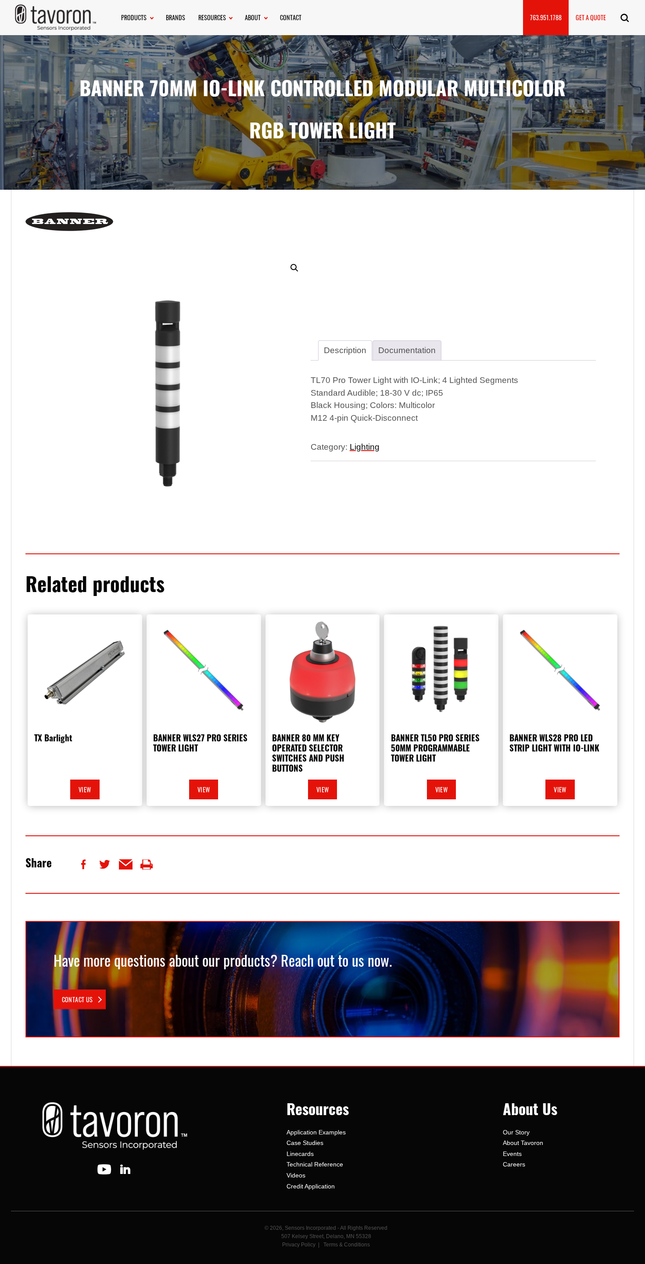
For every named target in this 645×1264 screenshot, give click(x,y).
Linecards (300, 1153)
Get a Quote (591, 17)
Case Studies (305, 1142)
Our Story (516, 1132)
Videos (296, 1175)
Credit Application (311, 1186)
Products (134, 17)
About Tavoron (523, 1142)
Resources (212, 17)
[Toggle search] (624, 17)
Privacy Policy (298, 1245)
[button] (294, 268)
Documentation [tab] (407, 350)
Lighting (365, 446)
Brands (175, 17)
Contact (290, 17)
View (85, 789)
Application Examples (316, 1132)
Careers (514, 1164)
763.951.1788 (546, 17)
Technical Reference (315, 1164)
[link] (80, 999)
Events (512, 1153)
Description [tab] (345, 350)
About (253, 17)
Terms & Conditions (346, 1245)
